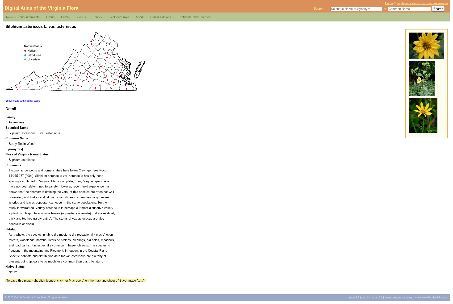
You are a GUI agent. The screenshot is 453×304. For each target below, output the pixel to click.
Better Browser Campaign (399, 297)
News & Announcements (23, 17)
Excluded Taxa (119, 17)
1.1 (354, 297)
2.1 (365, 297)
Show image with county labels (22, 100)
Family (65, 17)
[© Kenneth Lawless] (423, 131)
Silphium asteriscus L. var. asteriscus (422, 3)
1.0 (377, 297)
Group (50, 17)
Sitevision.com (440, 297)
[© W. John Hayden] (426, 58)
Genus (81, 17)
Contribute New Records (194, 17)
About (140, 17)
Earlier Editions (160, 17)
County (97, 17)
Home (389, 3)
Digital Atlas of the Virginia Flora (41, 8)
